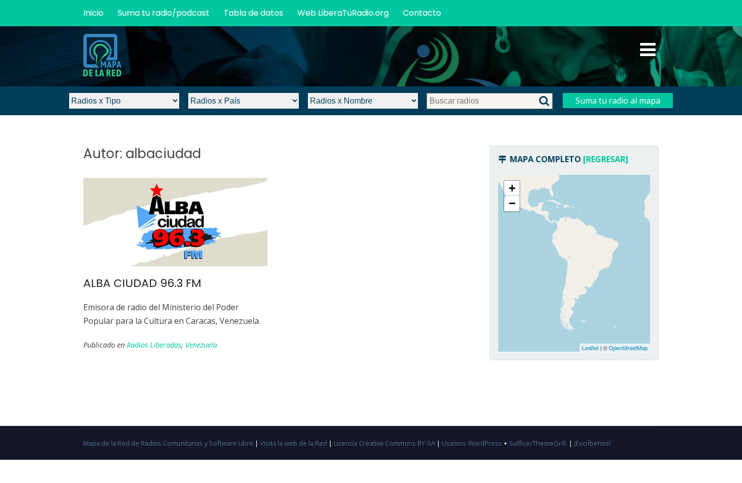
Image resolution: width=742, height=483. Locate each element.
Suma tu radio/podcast (163, 13)
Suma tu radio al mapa (617, 100)
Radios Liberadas (154, 345)
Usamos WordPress (472, 443)
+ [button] (512, 188)
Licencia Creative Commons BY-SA (384, 443)
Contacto (422, 13)
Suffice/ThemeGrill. (538, 443)
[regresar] (605, 159)
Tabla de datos (253, 13)
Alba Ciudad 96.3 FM (142, 283)
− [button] (512, 203)
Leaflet (590, 348)
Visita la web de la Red (293, 443)
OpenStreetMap (628, 348)
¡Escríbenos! (592, 443)
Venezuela (201, 345)
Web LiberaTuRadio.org (343, 13)
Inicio (93, 13)
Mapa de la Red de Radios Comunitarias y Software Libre (168, 443)
